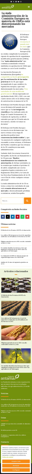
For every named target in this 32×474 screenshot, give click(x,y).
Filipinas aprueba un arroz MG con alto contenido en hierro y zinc (16, 242)
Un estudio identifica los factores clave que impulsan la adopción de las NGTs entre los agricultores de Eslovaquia (14, 249)
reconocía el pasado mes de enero (25, 44)
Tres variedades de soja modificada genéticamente (14, 91)
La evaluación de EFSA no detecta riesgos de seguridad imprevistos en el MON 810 (14, 256)
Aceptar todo (16, 461)
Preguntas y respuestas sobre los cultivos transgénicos (13, 435)
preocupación (23, 77)
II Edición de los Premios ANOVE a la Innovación (15, 230)
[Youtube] (18, 1)
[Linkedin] (16, 1)
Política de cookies (7, 457)
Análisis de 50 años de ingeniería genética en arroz (14, 263)
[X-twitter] (13, 1)
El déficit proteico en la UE (9, 430)
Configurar (16, 470)
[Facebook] (11, 1)
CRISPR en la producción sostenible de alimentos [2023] (15, 424)
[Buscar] (27, 201)
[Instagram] (21, 1)
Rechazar (16, 465)
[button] (28, 6)
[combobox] (12, 201)
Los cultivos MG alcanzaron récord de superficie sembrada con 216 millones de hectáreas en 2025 (16, 235)
